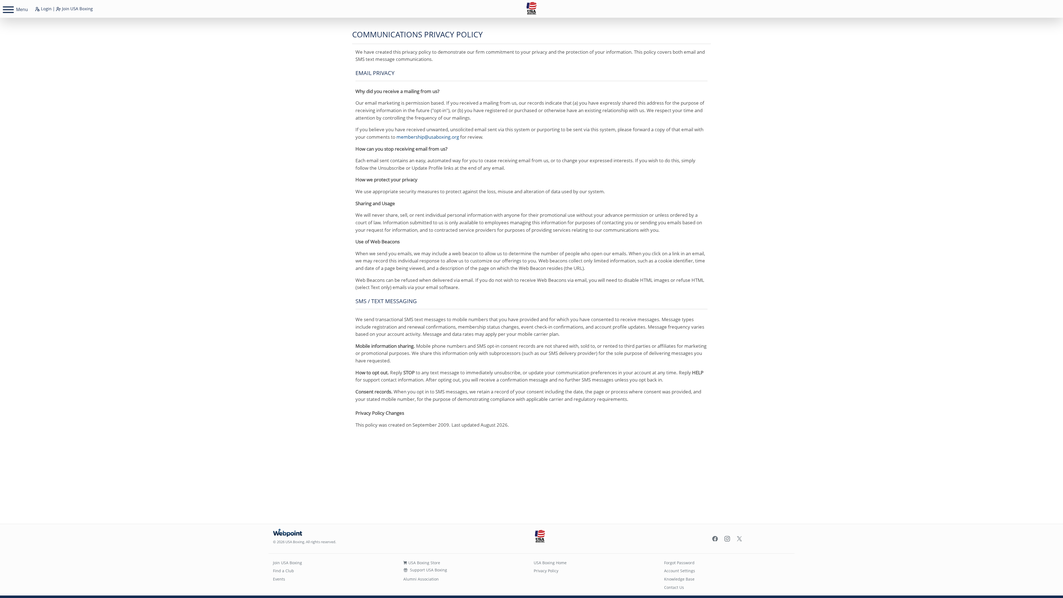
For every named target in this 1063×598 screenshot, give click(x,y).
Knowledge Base (679, 579)
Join (77, 8)
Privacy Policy (546, 570)
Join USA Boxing (287, 562)
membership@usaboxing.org (427, 137)
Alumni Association (421, 579)
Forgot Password (679, 562)
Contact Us (674, 587)
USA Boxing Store (423, 562)
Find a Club (283, 570)
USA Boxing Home (550, 562)
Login (45, 8)
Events (279, 579)
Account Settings (679, 570)
